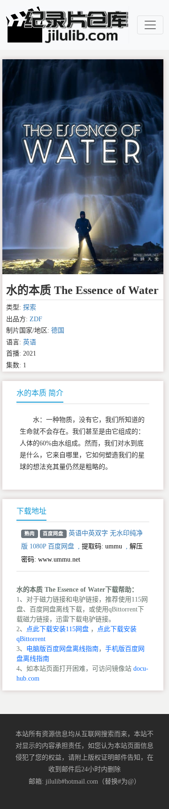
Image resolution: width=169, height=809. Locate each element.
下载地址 (31, 511)
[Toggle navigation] (150, 25)
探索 (29, 307)
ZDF (36, 319)
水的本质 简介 (39, 393)
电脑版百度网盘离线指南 (62, 648)
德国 (57, 330)
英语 (29, 342)
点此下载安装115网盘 (57, 629)
